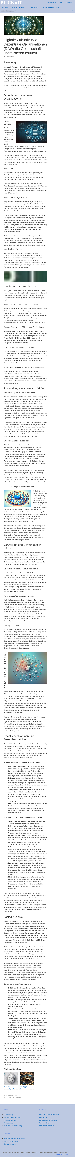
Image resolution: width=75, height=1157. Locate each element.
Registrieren (69, 2)
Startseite (5, 7)
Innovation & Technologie (13, 1095)
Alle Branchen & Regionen (48, 1120)
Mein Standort (52, 2)
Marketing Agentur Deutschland (14, 1138)
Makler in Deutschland (11, 1141)
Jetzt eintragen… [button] (7, 11)
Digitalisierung (17, 1097)
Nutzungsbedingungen (45, 1152)
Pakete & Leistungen (60, 1152)
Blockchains (9, 1097)
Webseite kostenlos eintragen (10, 1152)
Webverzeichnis (34, 7)
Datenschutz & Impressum (29, 1152)
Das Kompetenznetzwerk (12, 1117)
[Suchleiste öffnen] (72, 11)
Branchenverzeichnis (18, 7)
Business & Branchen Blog (51, 7)
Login (60, 2)
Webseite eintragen (10, 1120)
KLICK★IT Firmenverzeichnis (49, 1114)
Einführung (43, 1117)
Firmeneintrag (8, 1114)
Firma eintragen (9, 1123)
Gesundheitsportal (10, 1144)
